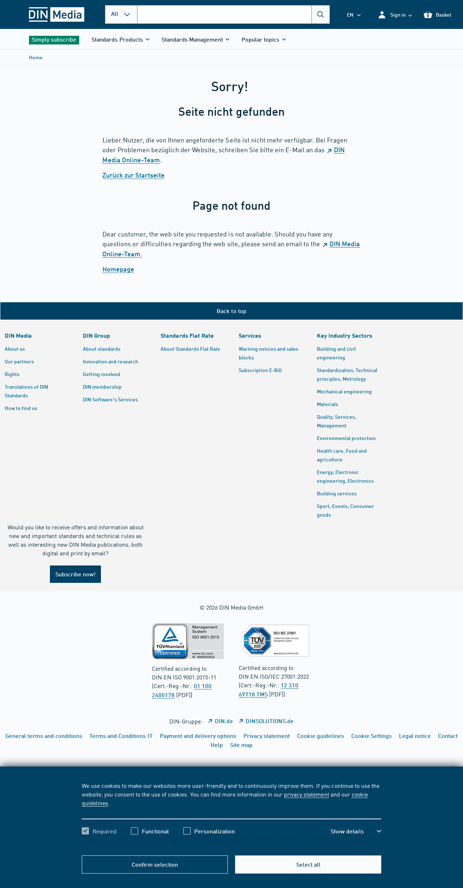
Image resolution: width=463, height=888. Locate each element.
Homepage (118, 269)
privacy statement (306, 794)
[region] (232, 814)
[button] (395, 14)
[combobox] (233, 14)
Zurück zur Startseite (133, 175)
